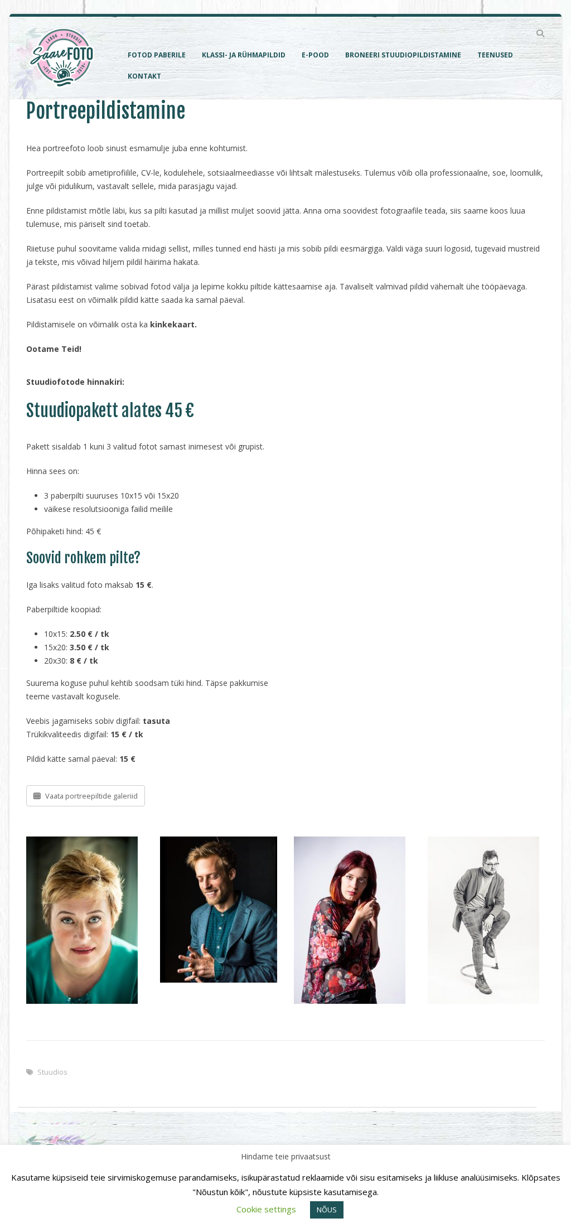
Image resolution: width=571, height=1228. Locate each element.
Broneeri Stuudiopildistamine (403, 55)
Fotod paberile (157, 55)
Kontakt (144, 76)
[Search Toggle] (540, 33)
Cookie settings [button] (266, 1209)
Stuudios (52, 1072)
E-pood (315, 55)
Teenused (495, 55)
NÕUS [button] (327, 1210)
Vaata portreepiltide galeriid (90, 796)
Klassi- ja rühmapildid (244, 55)
